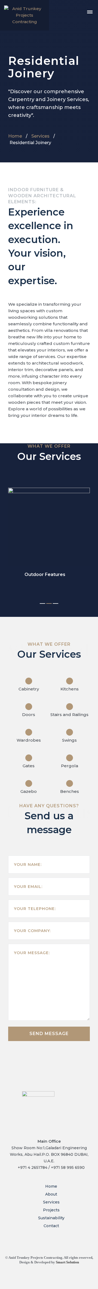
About (51, 1194)
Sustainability (51, 1217)
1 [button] (42, 603)
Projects (51, 1210)
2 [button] (49, 603)
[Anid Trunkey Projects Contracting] (24, 14)
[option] (49, 533)
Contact (51, 1225)
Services (40, 136)
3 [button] (55, 603)
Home (15, 136)
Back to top (78, 1283)
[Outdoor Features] (49, 527)
